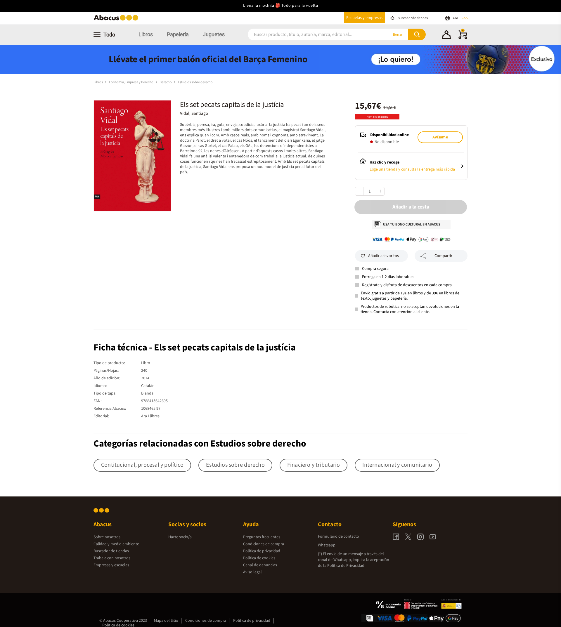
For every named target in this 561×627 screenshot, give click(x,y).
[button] (446, 35)
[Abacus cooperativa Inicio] (117, 20)
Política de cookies (259, 558)
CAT (456, 17)
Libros (145, 34)
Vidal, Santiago (194, 113)
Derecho (166, 82)
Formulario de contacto (338, 536)
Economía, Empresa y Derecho (131, 82)
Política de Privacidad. (346, 566)
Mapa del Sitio (166, 620)
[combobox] (310, 34)
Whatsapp (326, 545)
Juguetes (214, 34)
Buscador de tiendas (111, 551)
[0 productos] (463, 38)
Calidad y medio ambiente (116, 544)
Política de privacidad (261, 551)
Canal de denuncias (260, 565)
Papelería (178, 34)
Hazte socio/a (180, 537)
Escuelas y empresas (364, 18)
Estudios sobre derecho (195, 82)
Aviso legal (252, 572)
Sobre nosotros (107, 537)
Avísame (440, 137)
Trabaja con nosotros (112, 558)
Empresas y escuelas (111, 565)
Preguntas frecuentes (261, 537)
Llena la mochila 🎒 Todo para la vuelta (280, 5)
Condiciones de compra (263, 544)
